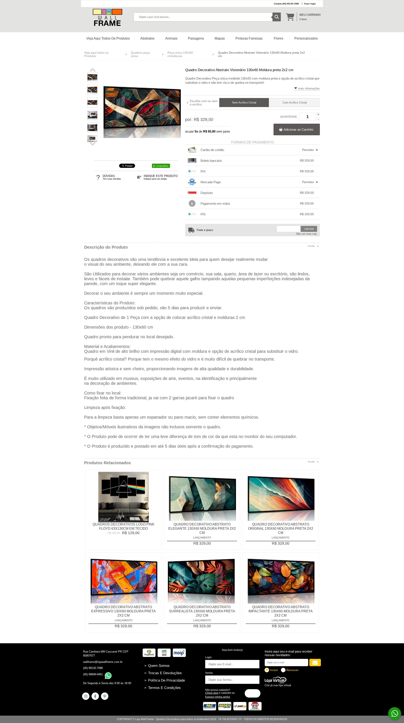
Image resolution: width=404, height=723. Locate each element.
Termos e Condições (162, 688)
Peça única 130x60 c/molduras (180, 54)
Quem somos (157, 666)
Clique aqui (211, 692)
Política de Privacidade (164, 680)
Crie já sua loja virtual (278, 685)
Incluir (274, 670)
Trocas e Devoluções (163, 673)
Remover (292, 670)
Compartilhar (162, 166)
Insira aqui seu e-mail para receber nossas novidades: (288, 653)
